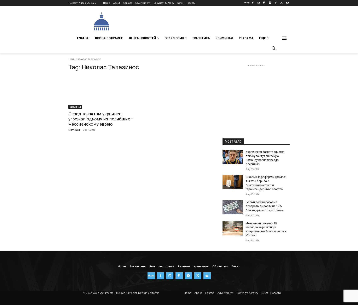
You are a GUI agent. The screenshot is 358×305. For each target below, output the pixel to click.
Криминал (75, 106)
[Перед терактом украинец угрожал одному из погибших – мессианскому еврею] (101, 92)
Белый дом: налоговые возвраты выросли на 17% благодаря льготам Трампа (265, 206)
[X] (281, 3)
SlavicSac (74, 129)
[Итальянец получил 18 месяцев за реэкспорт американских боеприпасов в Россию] (233, 228)
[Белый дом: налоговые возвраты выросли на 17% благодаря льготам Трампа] (233, 207)
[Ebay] (247, 3)
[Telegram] (270, 3)
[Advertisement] (210, 21)
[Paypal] (264, 3)
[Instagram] (258, 3)
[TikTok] (275, 3)
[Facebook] (252, 3)
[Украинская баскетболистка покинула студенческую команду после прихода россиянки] (233, 157)
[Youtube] (287, 3)
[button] (273, 48)
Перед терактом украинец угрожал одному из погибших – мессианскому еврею (101, 119)
